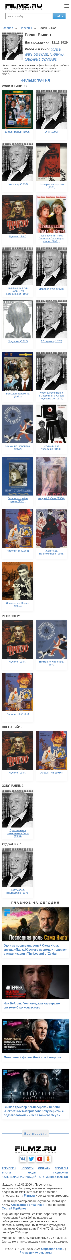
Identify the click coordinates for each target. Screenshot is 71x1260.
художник (49, 59)
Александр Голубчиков (27, 1204)
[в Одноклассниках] (48, 1159)
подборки (60, 1172)
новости (27, 1168)
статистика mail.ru (53, 1176)
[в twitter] (31, 1159)
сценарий (57, 54)
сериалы (61, 1168)
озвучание (32, 59)
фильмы (44, 1168)
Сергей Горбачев (14, 1208)
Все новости (35, 1133)
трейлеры (9, 1168)
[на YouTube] (39, 1159)
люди (32, 1172)
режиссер (40, 54)
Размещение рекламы (35, 1252)
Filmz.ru (29, 1195)
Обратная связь (52, 1248)
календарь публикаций (19, 1176)
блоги (6, 1172)
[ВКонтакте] (23, 1159)
